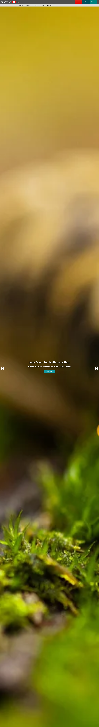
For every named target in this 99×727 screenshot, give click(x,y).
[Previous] (2, 368)
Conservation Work (35, 5)
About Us (28, 5)
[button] (62, 2)
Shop (87, 2)
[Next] (96, 368)
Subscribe (94, 2)
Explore (43, 5)
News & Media (49, 5)
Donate (79, 2)
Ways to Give (21, 5)
